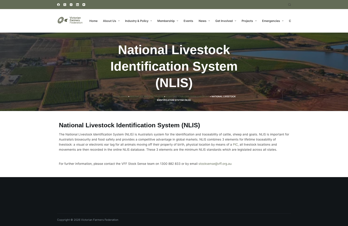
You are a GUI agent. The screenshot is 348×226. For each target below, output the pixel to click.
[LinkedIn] (77, 4)
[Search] (289, 4)
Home (93, 21)
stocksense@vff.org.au (215, 164)
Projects (247, 21)
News (202, 21)
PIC (235, 144)
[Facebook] (58, 4)
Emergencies (271, 21)
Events (188, 21)
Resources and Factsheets (146, 96)
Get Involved (224, 21)
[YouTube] (83, 4)
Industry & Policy (136, 21)
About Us (109, 21)
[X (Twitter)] (64, 4)
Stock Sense (120, 96)
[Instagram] (71, 4)
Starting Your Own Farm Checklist (187, 96)
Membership (166, 21)
